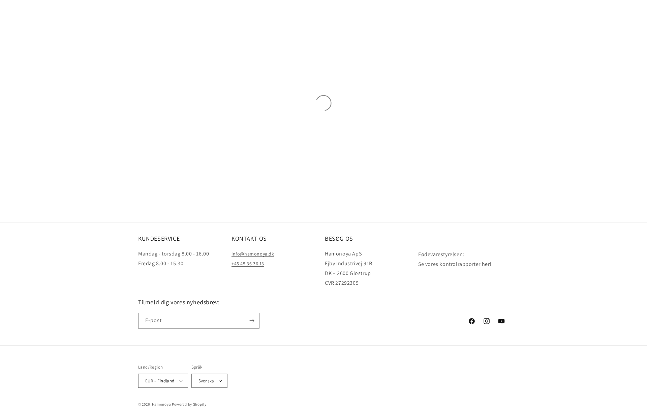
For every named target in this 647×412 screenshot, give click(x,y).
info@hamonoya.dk (253, 254)
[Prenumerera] (251, 321)
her (486, 264)
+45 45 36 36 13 (248, 264)
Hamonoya (161, 404)
